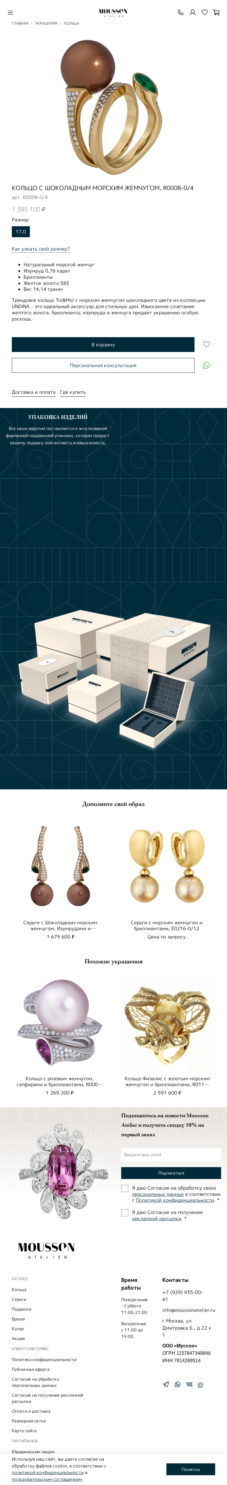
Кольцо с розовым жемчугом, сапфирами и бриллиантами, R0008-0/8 (60, 1084)
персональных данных (158, 1194)
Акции (18, 1338)
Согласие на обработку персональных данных (35, 1382)
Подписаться (171, 1173)
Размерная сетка (29, 1421)
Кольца (19, 1289)
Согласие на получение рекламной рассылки (47, 1398)
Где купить (73, 392)
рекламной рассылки (156, 1218)
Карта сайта (24, 1430)
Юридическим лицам (33, 1451)
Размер (20, 220)
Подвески (21, 1309)
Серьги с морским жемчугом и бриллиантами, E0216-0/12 (166, 925)
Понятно (190, 1469)
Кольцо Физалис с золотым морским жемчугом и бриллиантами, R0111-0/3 (167, 1084)
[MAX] (200, 1385)
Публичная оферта (31, 1369)
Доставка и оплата (34, 392)
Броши (18, 1319)
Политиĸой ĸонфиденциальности (175, 1200)
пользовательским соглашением (47, 1479)
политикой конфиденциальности (48, 1472)
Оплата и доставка (31, 1411)
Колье (18, 1328)
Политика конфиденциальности (44, 1359)
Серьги (19, 1299)
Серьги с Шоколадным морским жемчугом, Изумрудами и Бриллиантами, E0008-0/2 (60, 928)
